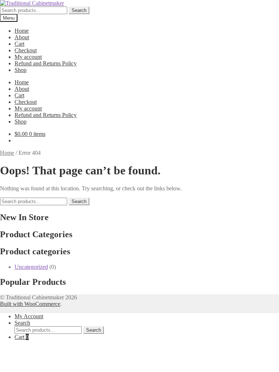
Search (79, 10)
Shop (21, 70)
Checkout (26, 50)
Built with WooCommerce (30, 304)
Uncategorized (31, 267)
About (22, 37)
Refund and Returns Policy (46, 63)
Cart (19, 44)
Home (22, 31)
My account (28, 57)
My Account (29, 316)
